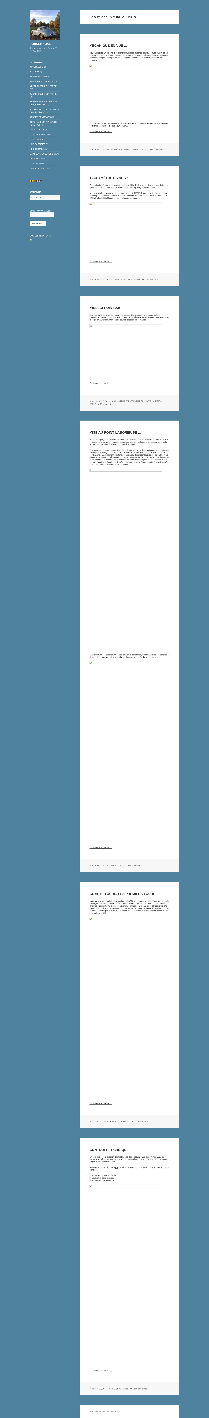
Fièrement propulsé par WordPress (104, 1412)
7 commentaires (151, 279)
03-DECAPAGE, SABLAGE (41, 81)
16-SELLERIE (36, 159)
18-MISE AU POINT (38, 168)
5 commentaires (137, 865)
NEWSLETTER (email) (40, 211)
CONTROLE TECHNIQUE (109, 1150)
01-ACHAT (34, 72)
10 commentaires (108, 404)
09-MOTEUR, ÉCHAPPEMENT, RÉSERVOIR (132, 401)
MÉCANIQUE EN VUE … (108, 45)
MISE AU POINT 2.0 (105, 308)
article (124, 53)
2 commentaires (141, 1121)
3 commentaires (159, 149)
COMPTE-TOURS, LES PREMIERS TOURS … (125, 894)
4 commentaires (139, 1388)
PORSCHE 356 (40, 43)
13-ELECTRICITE (37, 144)
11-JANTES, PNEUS (39, 135)
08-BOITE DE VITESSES (41, 117)
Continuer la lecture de (101, 131)
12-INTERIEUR (36, 139)
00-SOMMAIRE (36, 67)
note (136, 440)
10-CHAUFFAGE (37, 130)
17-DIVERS (35, 164)
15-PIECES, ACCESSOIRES (42, 154)
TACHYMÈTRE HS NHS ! (109, 178)
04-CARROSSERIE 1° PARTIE (43, 86)
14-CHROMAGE (37, 149)
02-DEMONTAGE (37, 77)
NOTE (137, 193)
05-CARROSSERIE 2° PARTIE (43, 94)
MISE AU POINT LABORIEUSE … (115, 432)
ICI (116, 1167)
